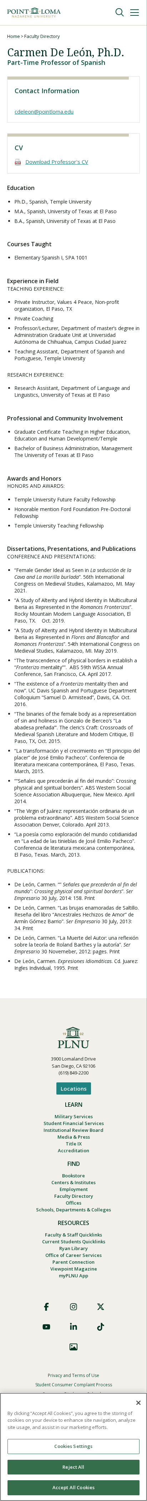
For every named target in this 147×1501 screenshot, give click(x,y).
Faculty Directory (42, 36)
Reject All (73, 1467)
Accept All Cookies (73, 1487)
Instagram (73, 1307)
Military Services (74, 1116)
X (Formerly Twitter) (101, 1307)
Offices (73, 1203)
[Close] (138, 1403)
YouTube (46, 1327)
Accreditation (73, 1150)
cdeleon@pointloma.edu (44, 111)
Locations (74, 1088)
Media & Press (73, 1137)
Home (13, 36)
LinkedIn (73, 1327)
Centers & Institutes (73, 1182)
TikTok (101, 1327)
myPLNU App (73, 1275)
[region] (73, 1447)
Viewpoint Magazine (73, 1269)
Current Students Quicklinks (73, 1241)
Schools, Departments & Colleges (73, 1209)
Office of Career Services (73, 1255)
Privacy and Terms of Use (73, 1375)
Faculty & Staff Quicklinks (73, 1234)
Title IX (74, 1143)
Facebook (46, 1307)
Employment (74, 1189)
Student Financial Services (74, 1123)
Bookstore (73, 1175)
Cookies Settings (73, 1446)
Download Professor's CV (56, 161)
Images (73, 1347)
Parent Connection (73, 1262)
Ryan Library (73, 1248)
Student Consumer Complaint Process (73, 1385)
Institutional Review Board (73, 1130)
